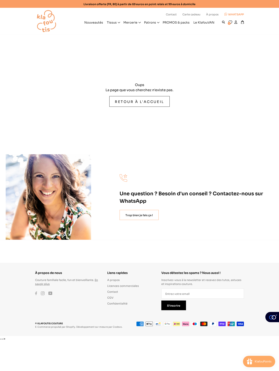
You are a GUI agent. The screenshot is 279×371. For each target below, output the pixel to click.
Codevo (117, 326)
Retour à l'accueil (139, 101)
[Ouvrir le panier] (242, 22)
